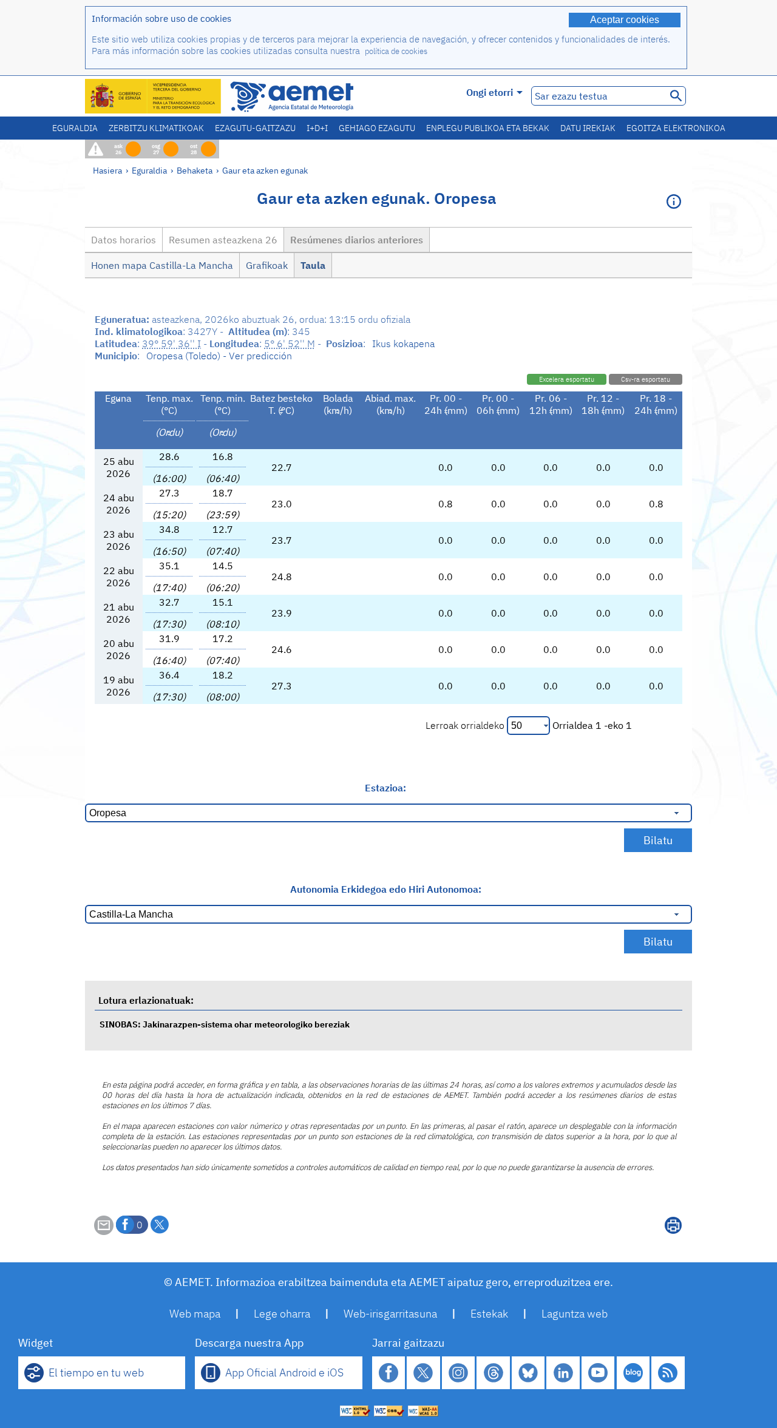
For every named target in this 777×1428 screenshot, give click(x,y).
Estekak (489, 1314)
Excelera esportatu (566, 379)
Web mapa (194, 1314)
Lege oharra (282, 1314)
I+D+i (317, 128)
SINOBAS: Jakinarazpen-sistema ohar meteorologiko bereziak (225, 1024)
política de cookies (396, 51)
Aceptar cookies (624, 20)
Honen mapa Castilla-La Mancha (162, 265)
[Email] (104, 1231)
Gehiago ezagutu (377, 128)
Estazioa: (385, 788)
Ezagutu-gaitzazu (255, 128)
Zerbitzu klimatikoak (156, 128)
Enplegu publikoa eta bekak (487, 128)
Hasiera (107, 170)
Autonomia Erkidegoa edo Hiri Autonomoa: (385, 889)
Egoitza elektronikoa (675, 128)
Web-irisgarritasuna (390, 1314)
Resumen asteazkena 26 (223, 240)
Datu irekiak (588, 128)
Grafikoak (267, 265)
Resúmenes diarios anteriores (356, 240)
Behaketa (194, 170)
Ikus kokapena (403, 343)
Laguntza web (574, 1314)
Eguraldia (75, 128)
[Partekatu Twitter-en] (160, 1225)
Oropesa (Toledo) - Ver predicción (219, 356)
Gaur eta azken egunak (265, 170)
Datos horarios (123, 240)
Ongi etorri (489, 92)
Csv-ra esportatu (645, 379)
